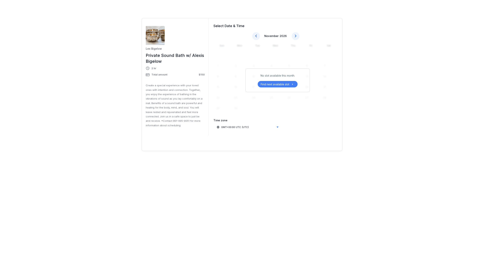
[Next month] (295, 36)
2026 (283, 36)
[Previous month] (256, 36)
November (271, 36)
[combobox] (247, 127)
